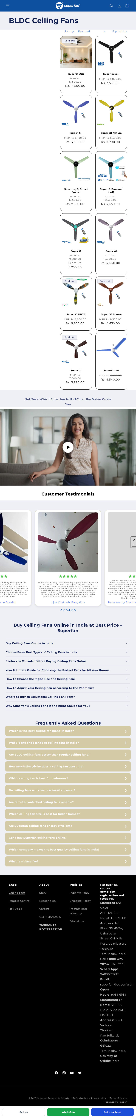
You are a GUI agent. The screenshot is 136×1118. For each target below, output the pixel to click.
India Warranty (79, 892)
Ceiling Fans (17, 892)
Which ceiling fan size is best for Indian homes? (44, 814)
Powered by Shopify (58, 1098)
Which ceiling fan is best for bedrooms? (38, 778)
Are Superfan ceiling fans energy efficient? (40, 825)
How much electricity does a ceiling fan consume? (46, 766)
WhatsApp (68, 1112)
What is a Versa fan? (24, 861)
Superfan (42, 1098)
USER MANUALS (50, 917)
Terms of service (118, 1098)
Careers (44, 908)
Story (43, 892)
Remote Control (19, 900)
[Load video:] (68, 447)
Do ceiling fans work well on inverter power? (42, 790)
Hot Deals (15, 908)
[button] (7, 6)
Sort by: (69, 31)
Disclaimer (77, 921)
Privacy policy (98, 1098)
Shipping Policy (80, 900)
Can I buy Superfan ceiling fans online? (38, 837)
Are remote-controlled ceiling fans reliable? (41, 802)
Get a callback (112, 1112)
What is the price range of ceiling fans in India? (44, 742)
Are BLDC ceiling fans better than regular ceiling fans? (49, 754)
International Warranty (78, 911)
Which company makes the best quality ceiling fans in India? (54, 849)
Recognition (47, 900)
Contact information (116, 1102)
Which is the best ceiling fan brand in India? (41, 731)
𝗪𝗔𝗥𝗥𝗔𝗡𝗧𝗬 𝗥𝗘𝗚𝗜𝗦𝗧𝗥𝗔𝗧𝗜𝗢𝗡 (50, 927)
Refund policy (80, 1098)
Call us (23, 1112)
